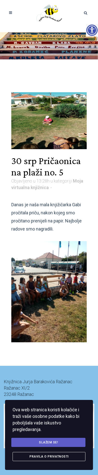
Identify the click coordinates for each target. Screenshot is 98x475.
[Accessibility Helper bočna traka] (92, 30)
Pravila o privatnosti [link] (49, 456)
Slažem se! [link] (48, 442)
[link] (49, 13)
